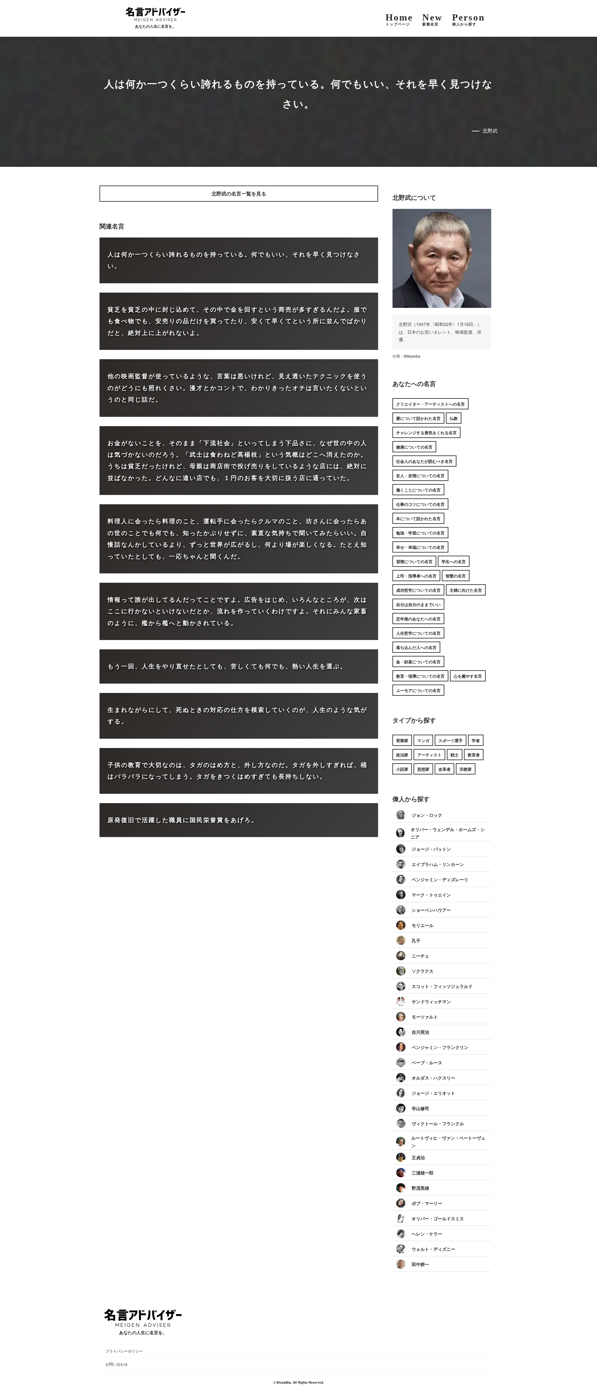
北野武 (490, 131)
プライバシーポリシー (124, 1350)
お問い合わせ (116, 1364)
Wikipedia (412, 356)
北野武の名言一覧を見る (238, 193)
